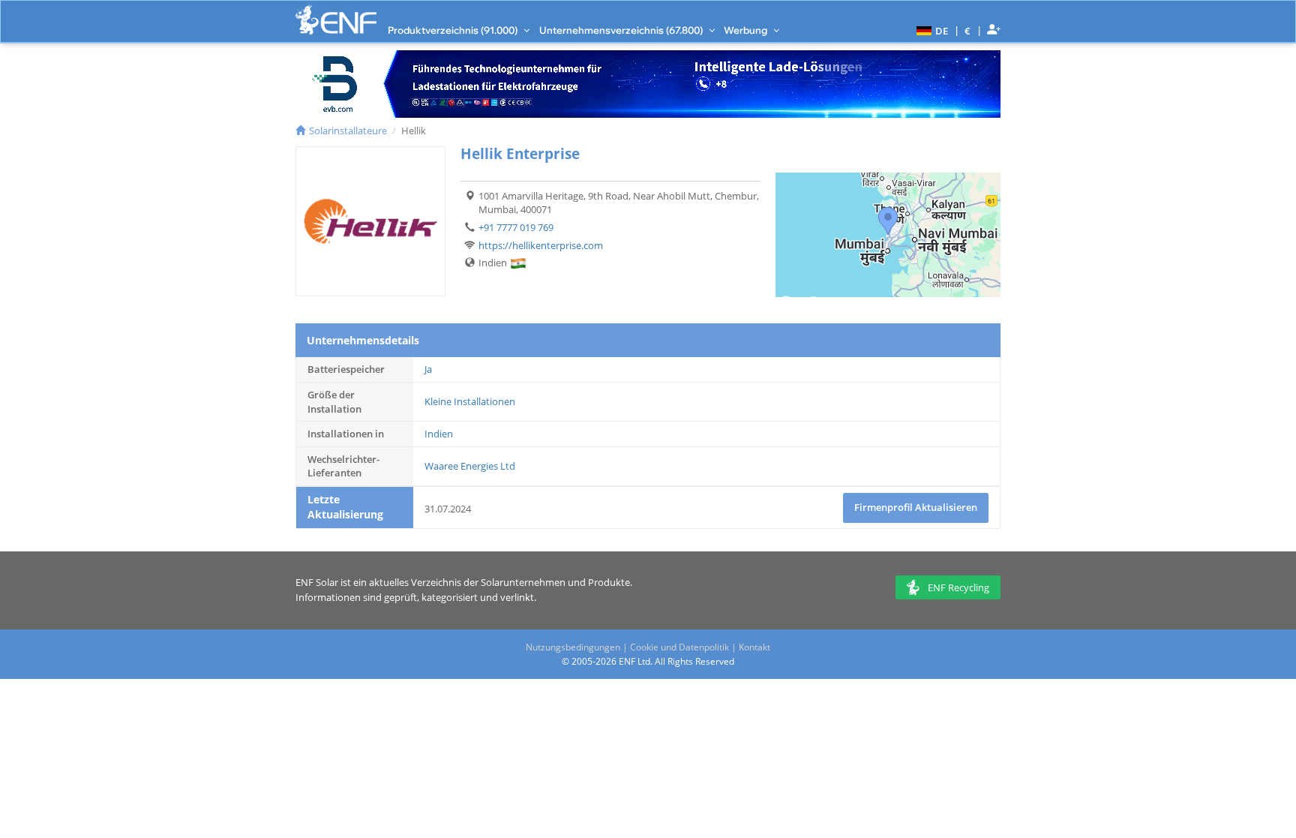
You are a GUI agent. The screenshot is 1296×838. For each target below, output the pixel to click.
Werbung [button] (747, 30)
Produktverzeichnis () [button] (454, 30)
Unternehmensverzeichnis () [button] (622, 30)
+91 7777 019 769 (516, 227)
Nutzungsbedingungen (573, 647)
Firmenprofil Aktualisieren (915, 507)
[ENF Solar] (336, 20)
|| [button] (968, 30)
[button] (930, 30)
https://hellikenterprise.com (540, 245)
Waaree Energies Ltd (469, 466)
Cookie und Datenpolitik (679, 647)
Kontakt (754, 647)
